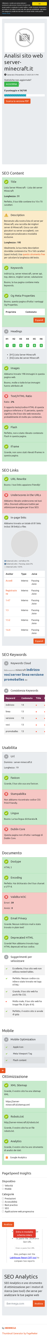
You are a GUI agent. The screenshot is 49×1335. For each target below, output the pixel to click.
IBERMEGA (10, 1328)
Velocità (9, 1185)
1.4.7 (8, 600)
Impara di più (6, 13)
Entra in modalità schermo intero (24, 1233)
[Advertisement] (24, 134)
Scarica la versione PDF (17, 101)
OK (40, 4)
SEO (7, 1208)
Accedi (9, 580)
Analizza (8, 1224)
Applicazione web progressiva (19, 1211)
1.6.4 (8, 630)
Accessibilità (11, 1202)
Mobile (8, 1189)
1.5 (7, 610)
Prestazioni (10, 1198)
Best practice (11, 1205)
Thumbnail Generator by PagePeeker (20, 1333)
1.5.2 (8, 620)
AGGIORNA (11, 84)
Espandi (39, 320)
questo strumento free (34, 254)
